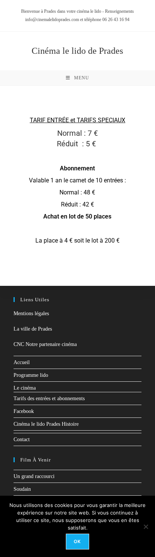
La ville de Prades (33, 329)
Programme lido (31, 375)
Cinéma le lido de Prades (77, 51)
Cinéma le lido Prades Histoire (46, 424)
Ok (77, 541)
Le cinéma (25, 388)
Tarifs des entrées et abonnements (49, 398)
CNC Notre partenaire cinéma (45, 344)
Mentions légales (31, 313)
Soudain (22, 489)
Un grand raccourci (34, 476)
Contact (22, 439)
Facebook (24, 411)
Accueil (22, 362)
